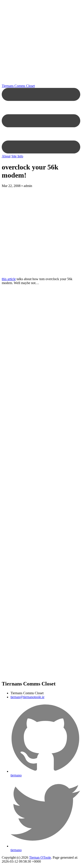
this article (9, 279)
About (6, 156)
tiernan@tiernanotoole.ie (27, 697)
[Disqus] (41, 425)
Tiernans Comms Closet (18, 86)
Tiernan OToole (40, 857)
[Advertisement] (41, 43)
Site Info (17, 156)
